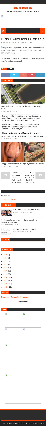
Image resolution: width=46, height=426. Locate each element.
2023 (6, 261)
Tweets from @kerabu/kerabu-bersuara (15, 297)
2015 (6, 287)
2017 (6, 281)
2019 (6, 274)
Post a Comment (10, 200)
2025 (6, 255)
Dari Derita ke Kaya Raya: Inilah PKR (26, 210)
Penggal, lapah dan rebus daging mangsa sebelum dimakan (22, 164)
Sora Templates (14, 423)
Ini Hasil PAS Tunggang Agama (24, 229)
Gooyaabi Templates (38, 423)
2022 (6, 264)
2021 (6, 268)
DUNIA (11, 69)
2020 (6, 271)
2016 (6, 284)
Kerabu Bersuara (23, 8)
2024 (6, 258)
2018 (6, 277)
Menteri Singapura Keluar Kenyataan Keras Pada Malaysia (22, 136)
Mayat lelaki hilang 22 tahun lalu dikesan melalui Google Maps (21, 107)
